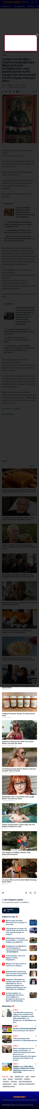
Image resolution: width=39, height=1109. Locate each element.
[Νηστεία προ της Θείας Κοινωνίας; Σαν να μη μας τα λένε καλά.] (33, 923)
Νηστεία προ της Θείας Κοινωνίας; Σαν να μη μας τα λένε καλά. (16, 922)
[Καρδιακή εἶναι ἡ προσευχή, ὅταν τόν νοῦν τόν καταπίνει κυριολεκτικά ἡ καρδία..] (33, 974)
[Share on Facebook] (26, 893)
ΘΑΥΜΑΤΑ (15, 1010)
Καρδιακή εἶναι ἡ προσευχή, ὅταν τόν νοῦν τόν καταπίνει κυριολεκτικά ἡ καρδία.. (16, 973)
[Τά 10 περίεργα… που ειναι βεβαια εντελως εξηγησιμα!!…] (33, 958)
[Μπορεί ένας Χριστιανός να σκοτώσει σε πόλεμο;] (33, 966)
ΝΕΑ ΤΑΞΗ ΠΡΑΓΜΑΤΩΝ (25, 1081)
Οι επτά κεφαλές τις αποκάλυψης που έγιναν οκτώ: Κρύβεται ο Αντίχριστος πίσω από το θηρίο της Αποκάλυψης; (15, 997)
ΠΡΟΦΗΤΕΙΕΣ (18, 1079)
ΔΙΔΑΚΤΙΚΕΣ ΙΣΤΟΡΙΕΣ (8, 1086)
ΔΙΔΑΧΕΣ (10, 1079)
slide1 (27, 1076)
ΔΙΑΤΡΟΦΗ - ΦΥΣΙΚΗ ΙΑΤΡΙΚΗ (26, 1084)
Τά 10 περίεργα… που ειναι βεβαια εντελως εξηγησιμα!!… (15, 957)
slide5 (15, 1084)
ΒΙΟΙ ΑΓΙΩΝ (14, 1081)
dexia (4, 1079)
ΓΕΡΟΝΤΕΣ (6, 1081)
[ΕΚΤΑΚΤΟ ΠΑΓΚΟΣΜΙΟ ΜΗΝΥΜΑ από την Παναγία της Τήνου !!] (7, 1029)
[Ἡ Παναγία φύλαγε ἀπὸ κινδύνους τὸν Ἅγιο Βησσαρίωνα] (7, 1039)
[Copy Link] (35, 893)
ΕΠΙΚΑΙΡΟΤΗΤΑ (19, 1076)
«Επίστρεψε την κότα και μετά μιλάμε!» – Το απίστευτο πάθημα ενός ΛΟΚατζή (17, 940)
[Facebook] (10, 910)
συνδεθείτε (25, 902)
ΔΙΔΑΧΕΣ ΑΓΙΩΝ (7, 1084)
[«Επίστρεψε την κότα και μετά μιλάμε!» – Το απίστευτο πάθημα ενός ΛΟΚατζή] (33, 940)
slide (11, 1076)
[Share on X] (30, 893)
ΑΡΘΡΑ (33, 1076)
